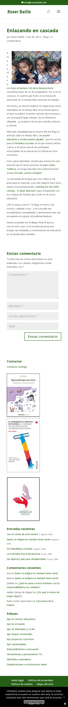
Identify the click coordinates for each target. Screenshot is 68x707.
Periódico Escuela (24, 143)
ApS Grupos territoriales (20, 634)
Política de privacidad (40, 680)
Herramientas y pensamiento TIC (24, 654)
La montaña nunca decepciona (23, 553)
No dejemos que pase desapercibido (26, 559)
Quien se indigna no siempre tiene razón (28, 539)
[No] (64, 697)
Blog (46, 36)
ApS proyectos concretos (20, 639)
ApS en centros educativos (21, 619)
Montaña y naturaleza (19, 659)
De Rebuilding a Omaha (19, 548)
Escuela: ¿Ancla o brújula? (28, 172)
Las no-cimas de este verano (22, 534)
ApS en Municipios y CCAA (21, 629)
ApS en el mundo (16, 624)
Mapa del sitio (45, 684)
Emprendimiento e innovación (23, 649)
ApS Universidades (16, 644)
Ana (9, 578)
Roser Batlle (17, 36)
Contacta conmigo (17, 366)
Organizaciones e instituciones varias (27, 664)
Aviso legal (18, 680)
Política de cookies (22, 684)
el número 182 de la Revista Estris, (35, 88)
